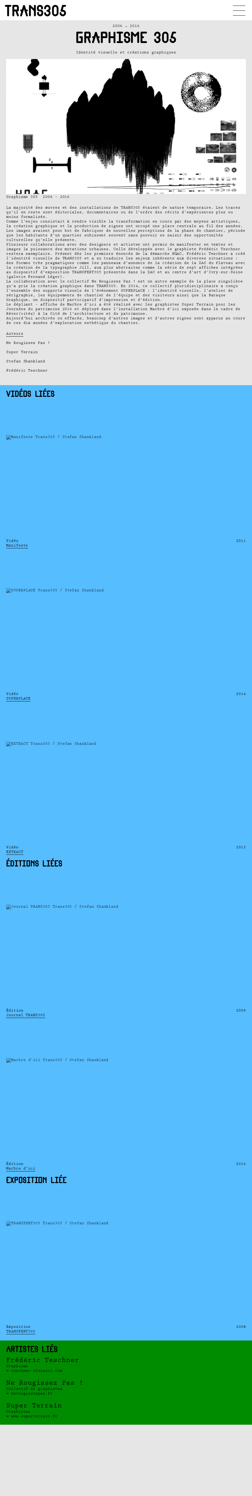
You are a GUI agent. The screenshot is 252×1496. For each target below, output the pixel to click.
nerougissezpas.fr (32, 1393)
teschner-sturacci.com (36, 1370)
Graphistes (34, 1408)
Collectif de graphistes (44, 1385)
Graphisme (42, 1362)
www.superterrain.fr (34, 1416)
